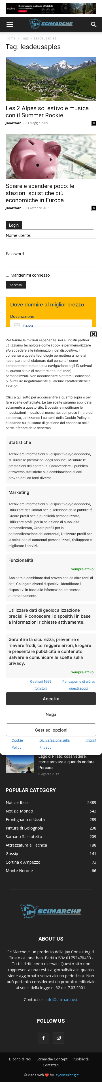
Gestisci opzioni (51, 729)
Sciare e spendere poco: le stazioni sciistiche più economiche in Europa (40, 193)
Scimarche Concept (52, 1059)
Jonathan (14, 123)
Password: (15, 253)
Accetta (51, 698)
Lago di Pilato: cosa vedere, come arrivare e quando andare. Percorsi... (67, 762)
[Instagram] (58, 1038)
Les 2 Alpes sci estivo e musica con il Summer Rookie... (47, 112)
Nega (51, 714)
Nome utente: (18, 235)
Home (11, 38)
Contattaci (51, 1065)
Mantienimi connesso (30, 275)
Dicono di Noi (20, 1059)
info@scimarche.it (62, 999)
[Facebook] (43, 1038)
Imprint (91, 740)
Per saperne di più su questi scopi (78, 684)
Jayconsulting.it (66, 1075)
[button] (93, 334)
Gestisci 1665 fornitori (40, 684)
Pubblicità (81, 1059)
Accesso (16, 285)
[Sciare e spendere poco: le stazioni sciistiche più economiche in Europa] (51, 156)
